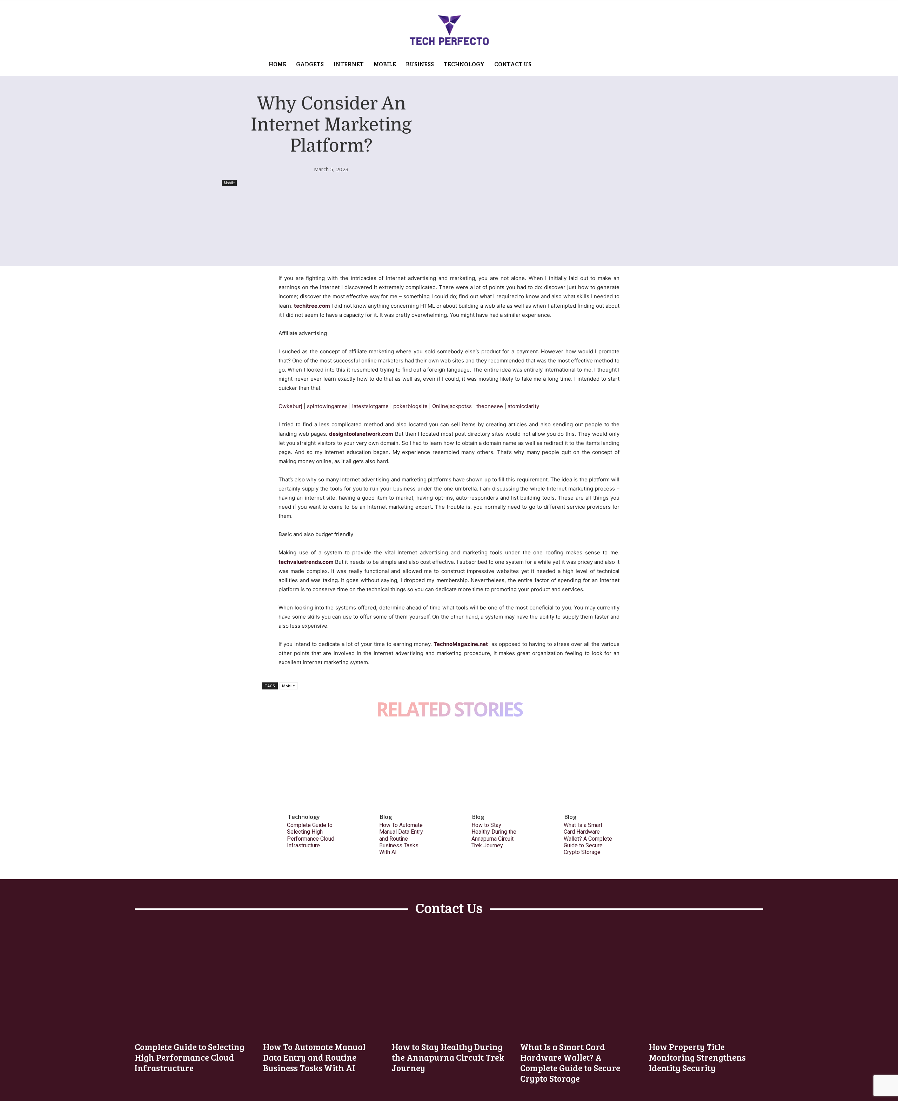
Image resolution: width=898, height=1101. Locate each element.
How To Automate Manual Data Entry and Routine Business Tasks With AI (401, 838)
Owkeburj (290, 406)
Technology (304, 817)
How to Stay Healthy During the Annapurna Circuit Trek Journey (493, 835)
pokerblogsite (410, 406)
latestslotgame (370, 406)
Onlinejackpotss (452, 406)
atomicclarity (523, 406)
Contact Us (449, 909)
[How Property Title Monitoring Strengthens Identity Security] (706, 979)
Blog (386, 817)
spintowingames (327, 406)
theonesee (489, 406)
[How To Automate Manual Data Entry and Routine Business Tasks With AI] (409, 769)
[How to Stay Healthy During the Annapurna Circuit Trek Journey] (501, 769)
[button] (563, 61)
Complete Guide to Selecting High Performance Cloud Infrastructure (310, 835)
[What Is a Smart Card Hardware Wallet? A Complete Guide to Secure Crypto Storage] (593, 769)
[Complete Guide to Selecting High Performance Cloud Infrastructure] (317, 769)
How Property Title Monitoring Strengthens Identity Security (697, 1057)
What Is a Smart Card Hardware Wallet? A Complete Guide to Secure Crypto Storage (588, 838)
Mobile (229, 182)
